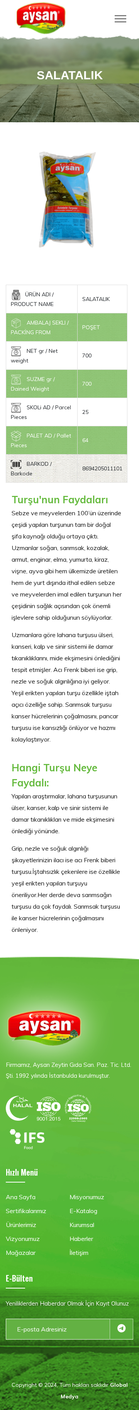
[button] (122, 17)
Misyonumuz (87, 1197)
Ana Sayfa (21, 1197)
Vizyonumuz (23, 1239)
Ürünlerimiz (21, 1225)
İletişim (79, 1252)
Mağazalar (21, 1252)
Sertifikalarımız (26, 1211)
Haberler (81, 1239)
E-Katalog (83, 1211)
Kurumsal (82, 1225)
